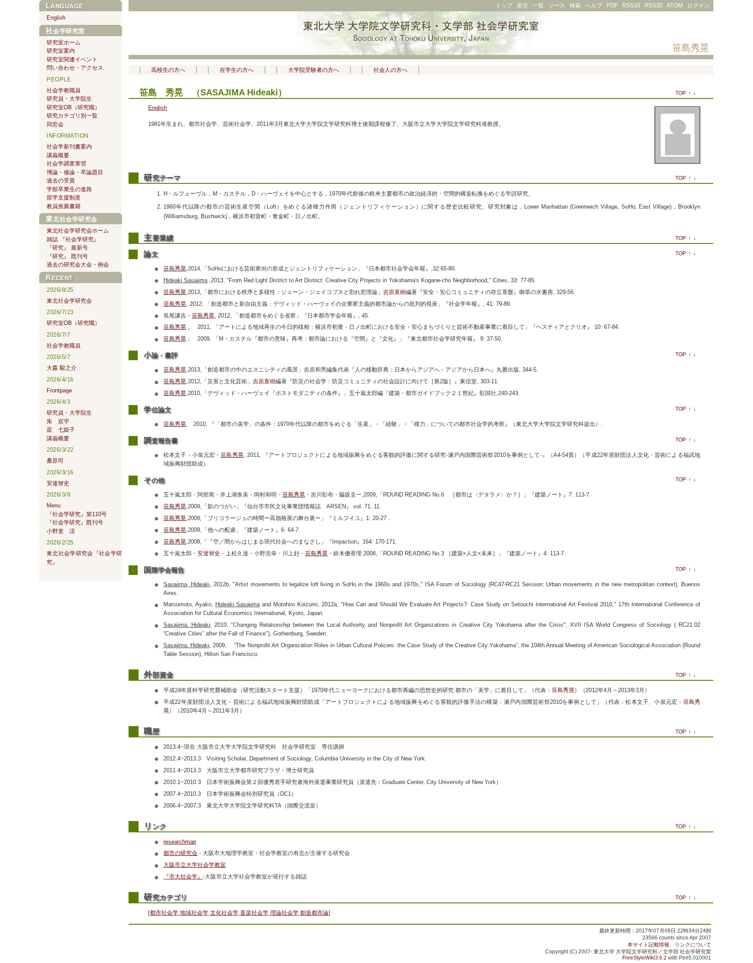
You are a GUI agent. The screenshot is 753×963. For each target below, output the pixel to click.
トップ (503, 5)
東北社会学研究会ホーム (78, 230)
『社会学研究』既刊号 (75, 522)
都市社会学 (164, 912)
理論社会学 (284, 912)
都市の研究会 (180, 853)
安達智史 (208, 553)
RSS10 (631, 5)
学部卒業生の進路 (69, 189)
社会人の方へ (390, 70)
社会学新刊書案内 (69, 146)
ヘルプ (593, 5)
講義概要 (58, 155)
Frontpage (59, 390)
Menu (54, 505)
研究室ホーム (64, 42)
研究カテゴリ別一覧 (72, 115)
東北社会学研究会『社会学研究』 (84, 557)
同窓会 (55, 124)
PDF (612, 5)
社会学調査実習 (66, 163)
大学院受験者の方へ (313, 70)
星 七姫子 (61, 429)
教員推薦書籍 (64, 206)
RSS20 (653, 5)
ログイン (698, 5)
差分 (522, 5)
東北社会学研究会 (72, 219)
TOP (680, 93)
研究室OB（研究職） (73, 107)
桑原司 (55, 460)
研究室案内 (61, 50)
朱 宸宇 (58, 421)
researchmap (179, 841)
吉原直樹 (394, 292)
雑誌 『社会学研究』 (73, 239)
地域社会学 (194, 912)
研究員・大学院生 (69, 98)
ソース (556, 5)
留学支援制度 (64, 197)
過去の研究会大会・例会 (78, 264)
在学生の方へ (237, 70)
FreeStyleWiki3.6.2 (644, 957)
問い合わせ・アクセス (75, 67)
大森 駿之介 (62, 368)
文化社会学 (224, 912)
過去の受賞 (61, 180)
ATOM (675, 5)
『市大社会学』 (183, 876)
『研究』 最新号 (67, 247)
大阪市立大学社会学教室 (194, 865)
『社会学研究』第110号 (77, 514)
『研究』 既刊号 (67, 256)
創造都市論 (314, 912)
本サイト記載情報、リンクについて (669, 944)
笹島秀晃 (690, 48)
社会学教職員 (64, 90)
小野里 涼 (61, 531)
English (157, 108)
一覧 (538, 5)
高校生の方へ (168, 70)
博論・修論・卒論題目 (75, 172)
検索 (575, 5)
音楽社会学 (254, 912)
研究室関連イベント (72, 59)
